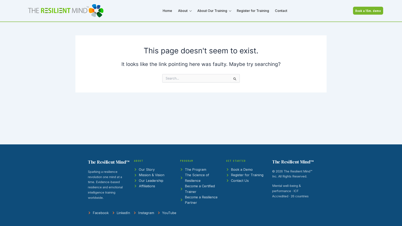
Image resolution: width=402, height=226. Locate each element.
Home (167, 11)
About (183, 11)
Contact (281, 11)
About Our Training (212, 11)
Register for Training (253, 11)
